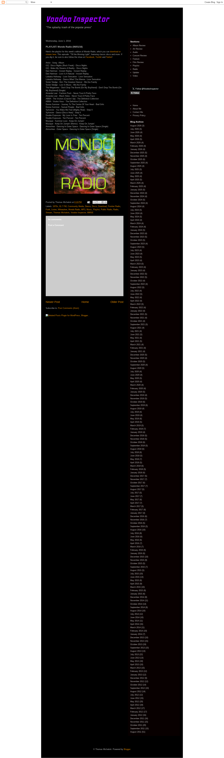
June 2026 (134, 132)
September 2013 (137, 648)
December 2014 (137, 597)
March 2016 (135, 547)
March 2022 (135, 304)
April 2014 (134, 624)
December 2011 (137, 718)
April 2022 (134, 301)
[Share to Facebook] (102, 202)
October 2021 (136, 321)
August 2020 (135, 368)
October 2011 (136, 725)
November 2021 (137, 318)
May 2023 (134, 257)
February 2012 (136, 712)
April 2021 (134, 341)
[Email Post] (88, 202)
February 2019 (136, 429)
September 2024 (137, 203)
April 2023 (134, 260)
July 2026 (134, 129)
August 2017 (135, 489)
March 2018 (135, 466)
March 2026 (135, 142)
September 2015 (137, 567)
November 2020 (137, 358)
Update (136, 72)
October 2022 (136, 281)
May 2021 (134, 338)
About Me (137, 109)
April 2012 (134, 705)
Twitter (109, 57)
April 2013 (134, 664)
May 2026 (134, 136)
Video (135, 76)
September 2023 (137, 244)
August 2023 (135, 247)
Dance (88, 206)
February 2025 (136, 186)
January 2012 (136, 715)
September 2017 (137, 486)
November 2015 (137, 560)
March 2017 (135, 506)
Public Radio (106, 209)
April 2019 (134, 422)
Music (89, 209)
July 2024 (134, 210)
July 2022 (134, 291)
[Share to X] (99, 202)
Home (85, 301)
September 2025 (137, 163)
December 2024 (137, 193)
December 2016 (137, 516)
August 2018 (135, 449)
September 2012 (137, 688)
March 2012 (135, 708)
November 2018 (137, 439)
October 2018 (136, 442)
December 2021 (137, 314)
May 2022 (134, 297)
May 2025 (134, 176)
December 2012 (137, 678)
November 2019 (137, 398)
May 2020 (134, 378)
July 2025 (134, 169)
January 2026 (136, 149)
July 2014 (134, 614)
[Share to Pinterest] (105, 202)
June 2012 (134, 698)
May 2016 (134, 540)
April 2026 (134, 139)
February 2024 (136, 227)
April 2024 (134, 220)
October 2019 (136, 402)
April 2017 (134, 503)
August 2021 (135, 328)
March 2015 (135, 587)
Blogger (127, 749)
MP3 (83, 209)
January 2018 (136, 472)
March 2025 (135, 183)
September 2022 (137, 284)
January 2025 (136, 190)
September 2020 (137, 365)
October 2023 (136, 240)
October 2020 (136, 361)
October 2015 (136, 563)
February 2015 (136, 590)
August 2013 (135, 651)
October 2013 (136, 644)
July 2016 (134, 533)
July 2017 (134, 493)
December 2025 (137, 153)
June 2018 (134, 456)
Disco (94, 206)
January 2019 (136, 432)
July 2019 (134, 412)
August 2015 (135, 570)
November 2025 (137, 156)
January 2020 (136, 392)
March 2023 (135, 264)
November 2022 (137, 277)
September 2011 (137, 728)
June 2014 (134, 617)
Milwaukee (62, 209)
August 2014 (135, 611)
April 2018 (134, 462)
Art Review (137, 49)
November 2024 (137, 196)
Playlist (96, 209)
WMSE (90, 212)
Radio (115, 209)
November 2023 (137, 237)
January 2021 (136, 351)
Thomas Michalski (61, 212)
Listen (54, 209)
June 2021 (134, 334)
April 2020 (134, 381)
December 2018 (137, 435)
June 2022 (134, 294)
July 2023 (134, 250)
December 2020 (137, 355)
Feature (136, 59)
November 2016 (137, 520)
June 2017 (134, 496)
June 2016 (134, 536)
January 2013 (136, 675)
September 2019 (137, 405)
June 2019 (134, 415)
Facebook (90, 57)
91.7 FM (63, 206)
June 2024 (134, 213)
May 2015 (134, 580)
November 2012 (137, 681)
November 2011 (137, 722)
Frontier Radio (114, 206)
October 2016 (136, 523)
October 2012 (136, 685)
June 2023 (134, 254)
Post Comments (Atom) (68, 308)
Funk (48, 209)
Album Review (139, 45)
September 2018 (137, 445)
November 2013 (137, 641)
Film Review (138, 62)
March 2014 (135, 627)
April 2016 (134, 543)
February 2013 (136, 671)
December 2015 (137, 557)
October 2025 (136, 159)
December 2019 (137, 395)
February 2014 (136, 631)
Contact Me (138, 112)
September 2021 (137, 324)
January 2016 (136, 553)
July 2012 (134, 695)
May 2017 (134, 499)
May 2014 (134, 621)
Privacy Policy (139, 115)
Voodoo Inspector (77, 19)
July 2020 (134, 371)
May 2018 (134, 459)
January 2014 (136, 634)
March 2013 (135, 668)
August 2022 (135, 287)
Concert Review (140, 55)
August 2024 (135, 206)
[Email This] (94, 202)
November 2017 (137, 479)
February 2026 (136, 146)
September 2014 (137, 607)
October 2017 (136, 483)
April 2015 (134, 584)
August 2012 (135, 691)
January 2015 (136, 594)
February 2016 (136, 550)
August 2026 (135, 126)
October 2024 (136, 200)
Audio (135, 52)
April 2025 (134, 179)
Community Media (76, 206)
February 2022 (136, 307)
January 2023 (136, 270)
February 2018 (136, 469)
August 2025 (135, 166)
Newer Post (53, 301)
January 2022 (136, 311)
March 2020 (135, 385)
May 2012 (134, 701)
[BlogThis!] (96, 202)
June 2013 (134, 658)
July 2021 (134, 331)
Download (102, 206)
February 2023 (136, 267)
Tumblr (99, 57)
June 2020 (134, 375)
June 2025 (134, 173)
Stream (49, 212)
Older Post (116, 301)
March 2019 (135, 425)
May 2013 (134, 661)
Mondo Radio (74, 209)
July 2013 (134, 654)
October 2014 (136, 604)
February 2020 (136, 388)
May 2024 (134, 217)
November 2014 (137, 600)
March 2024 (135, 223)
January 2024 (136, 230)
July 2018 (134, 452)
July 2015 (134, 574)
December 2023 (137, 233)
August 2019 (135, 408)
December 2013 (137, 637)
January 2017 (136, 513)
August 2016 (135, 530)
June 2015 (134, 577)
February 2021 (136, 348)
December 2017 (137, 476)
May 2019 (134, 418)
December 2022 (137, 274)
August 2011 (135, 732)
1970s (55, 206)
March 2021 (135, 344)
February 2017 (136, 509)
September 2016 (137, 526)
